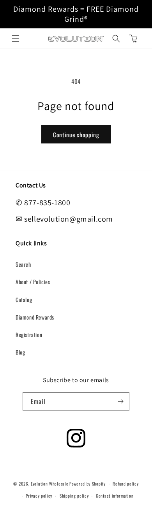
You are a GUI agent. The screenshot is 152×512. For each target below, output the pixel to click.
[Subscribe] (120, 401)
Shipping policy (74, 496)
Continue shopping (76, 134)
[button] (15, 38)
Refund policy (125, 484)
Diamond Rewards (35, 317)
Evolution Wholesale (49, 484)
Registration (29, 334)
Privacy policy (39, 496)
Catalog (24, 299)
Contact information (114, 496)
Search (23, 264)
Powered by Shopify (87, 484)
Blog (20, 352)
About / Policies (33, 282)
